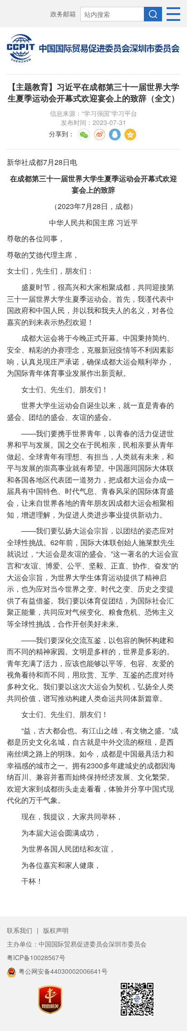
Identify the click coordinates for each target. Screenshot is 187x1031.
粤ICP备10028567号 (36, 957)
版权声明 (56, 930)
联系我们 (19, 930)
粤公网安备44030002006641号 (63, 971)
